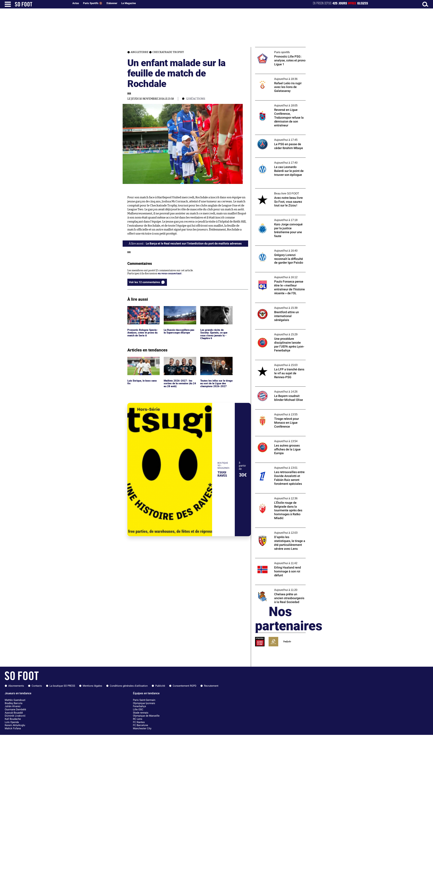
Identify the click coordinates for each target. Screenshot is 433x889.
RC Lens (137, 718)
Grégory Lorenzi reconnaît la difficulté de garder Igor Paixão (279, 249)
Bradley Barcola (13, 703)
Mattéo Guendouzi (15, 700)
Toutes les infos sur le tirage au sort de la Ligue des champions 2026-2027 (216, 361)
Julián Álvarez (12, 706)
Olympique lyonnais (144, 703)
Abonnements (16, 685)
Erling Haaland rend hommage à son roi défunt (278, 561)
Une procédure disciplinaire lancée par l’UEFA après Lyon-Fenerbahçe (278, 332)
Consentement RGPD (184, 685)
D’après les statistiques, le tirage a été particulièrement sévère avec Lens (277, 531)
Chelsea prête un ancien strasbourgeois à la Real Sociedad (279, 588)
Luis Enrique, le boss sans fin (142, 360)
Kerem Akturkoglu (15, 725)
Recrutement (211, 685)
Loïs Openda (12, 722)
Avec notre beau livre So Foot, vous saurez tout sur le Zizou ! (280, 191)
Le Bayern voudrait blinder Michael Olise (279, 388)
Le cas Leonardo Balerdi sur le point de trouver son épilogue (278, 161)
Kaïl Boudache (13, 718)
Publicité (160, 685)
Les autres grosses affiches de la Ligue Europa (277, 439)
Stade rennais (140, 712)
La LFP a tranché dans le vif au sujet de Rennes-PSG (277, 363)
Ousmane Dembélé (15, 709)
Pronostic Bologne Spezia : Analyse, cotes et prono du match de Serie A (143, 310)
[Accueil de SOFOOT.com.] (41, 4)
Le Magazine (128, 3)
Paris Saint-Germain (144, 700)
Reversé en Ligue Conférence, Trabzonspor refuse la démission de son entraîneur (278, 105)
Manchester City (142, 728)
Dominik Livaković (15, 715)
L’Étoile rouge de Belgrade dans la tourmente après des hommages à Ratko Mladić (279, 498)
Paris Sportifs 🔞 (92, 3)
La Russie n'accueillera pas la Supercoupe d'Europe (179, 309)
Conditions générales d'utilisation (129, 685)
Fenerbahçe (139, 706)
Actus (75, 3)
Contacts (37, 685)
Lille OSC (138, 709)
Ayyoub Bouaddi (14, 712)
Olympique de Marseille (146, 715)
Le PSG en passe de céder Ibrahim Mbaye (279, 136)
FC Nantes (139, 722)
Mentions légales (92, 685)
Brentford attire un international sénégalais (275, 306)
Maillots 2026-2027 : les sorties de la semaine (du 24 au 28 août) (178, 361)
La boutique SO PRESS (62, 685)
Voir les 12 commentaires (144, 282)
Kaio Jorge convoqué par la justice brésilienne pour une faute (275, 218)
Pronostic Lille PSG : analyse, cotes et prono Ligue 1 (277, 50)
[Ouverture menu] (8, 4)
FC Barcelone (140, 725)
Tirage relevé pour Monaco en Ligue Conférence (276, 412)
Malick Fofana (13, 728)
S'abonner (111, 3)
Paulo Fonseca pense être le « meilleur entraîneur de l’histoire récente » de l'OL (279, 275)
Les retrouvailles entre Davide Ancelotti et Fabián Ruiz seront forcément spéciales (280, 466)
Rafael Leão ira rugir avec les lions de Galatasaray (276, 77)
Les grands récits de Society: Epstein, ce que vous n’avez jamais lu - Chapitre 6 (214, 312)
